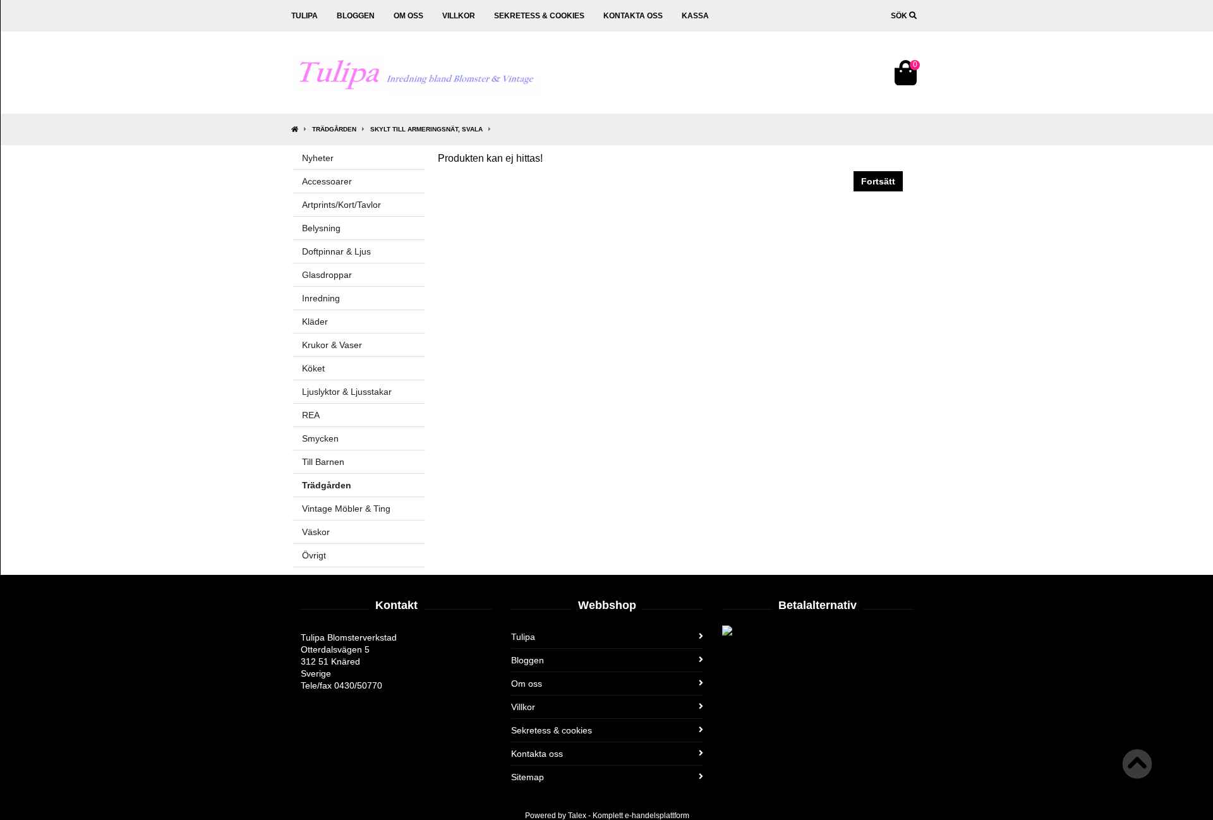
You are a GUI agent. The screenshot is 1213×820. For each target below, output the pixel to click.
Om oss (408, 15)
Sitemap (527, 777)
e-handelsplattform (657, 815)
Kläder (315, 322)
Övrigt (314, 555)
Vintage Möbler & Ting (346, 508)
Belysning (321, 228)
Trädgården (334, 129)
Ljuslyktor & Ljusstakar (347, 392)
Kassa (695, 15)
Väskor (316, 532)
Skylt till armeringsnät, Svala (426, 129)
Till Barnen (323, 462)
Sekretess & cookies (539, 15)
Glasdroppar (327, 275)
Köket (313, 368)
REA (311, 415)
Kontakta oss (633, 15)
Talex (577, 815)
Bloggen (356, 15)
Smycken (320, 438)
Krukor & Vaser (332, 345)
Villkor (458, 15)
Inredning (321, 298)
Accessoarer (327, 181)
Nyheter (318, 158)
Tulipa (304, 15)
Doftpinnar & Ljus (336, 251)
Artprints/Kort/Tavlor (341, 205)
